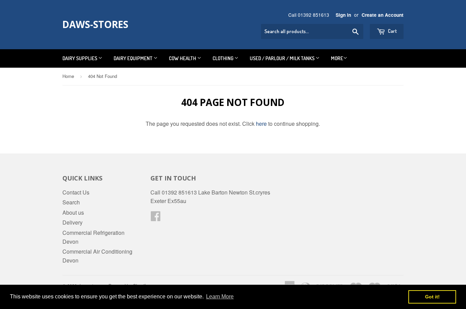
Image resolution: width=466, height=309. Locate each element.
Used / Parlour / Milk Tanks (283, 58)
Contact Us (75, 192)
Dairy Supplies (80, 58)
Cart (392, 31)
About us (73, 212)
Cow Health (183, 58)
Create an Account (383, 15)
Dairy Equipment (134, 58)
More (337, 58)
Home (68, 76)
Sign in (343, 15)
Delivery (72, 222)
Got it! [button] (432, 296)
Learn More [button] (220, 296)
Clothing (223, 58)
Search (71, 202)
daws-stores (95, 24)
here (261, 123)
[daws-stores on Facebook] (155, 218)
